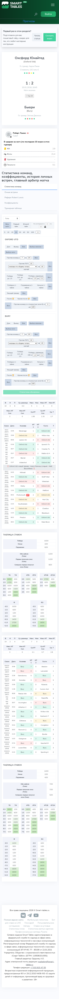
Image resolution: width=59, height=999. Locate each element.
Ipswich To (46, 444)
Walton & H (45, 453)
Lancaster (45, 671)
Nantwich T (44, 716)
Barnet (23, 458)
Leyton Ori (23, 440)
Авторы (26, 925)
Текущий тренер (13, 293)
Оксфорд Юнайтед (29, 58)
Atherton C (22, 707)
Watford (46, 490)
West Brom (45, 522)
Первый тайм (16, 225)
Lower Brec (22, 748)
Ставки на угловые (42, 925)
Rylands (44, 684)
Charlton (45, 508)
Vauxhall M (45, 743)
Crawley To (46, 449)
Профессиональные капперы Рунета (31, 931)
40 (24, 232)
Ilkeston (45, 666)
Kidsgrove (22, 739)
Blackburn (46, 513)
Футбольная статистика (38, 919)
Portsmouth (23, 495)
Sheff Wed (46, 477)
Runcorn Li (22, 730)
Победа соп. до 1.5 (20, 277)
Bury (22, 666)
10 (8, 232)
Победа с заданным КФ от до (35, 277)
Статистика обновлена (29, 392)
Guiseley (22, 680)
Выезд (16, 247)
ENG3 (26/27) (7, 431)
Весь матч (7, 225)
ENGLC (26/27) (6, 440)
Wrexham (45, 481)
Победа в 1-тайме (11, 286)
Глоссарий (29, 922)
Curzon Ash (44, 689)
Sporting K (45, 752)
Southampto (23, 504)
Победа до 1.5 (10, 277)
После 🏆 (10, 299)
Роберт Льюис (19, 133)
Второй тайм (26, 225)
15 (12, 232)
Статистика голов (16, 928)
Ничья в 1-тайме (41, 286)
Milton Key (46, 435)
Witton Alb (44, 711)
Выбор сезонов (36, 247)
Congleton (44, 725)
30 (20, 232)
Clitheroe (22, 721)
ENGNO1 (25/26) (7, 707)
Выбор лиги (10, 252)
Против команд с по (17, 258)
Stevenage (23, 431)
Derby (23, 486)
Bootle (44, 734)
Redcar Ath (22, 694)
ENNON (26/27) (7, 666)
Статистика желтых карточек (40, 928)
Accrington (22, 703)
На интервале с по (42, 224)
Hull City (45, 499)
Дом (8, 247)
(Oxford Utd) (29, 61)
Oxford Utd (45, 431)
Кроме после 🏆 (24, 299)
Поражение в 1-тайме (27, 286)
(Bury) (30, 111)
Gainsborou (22, 675)
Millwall (23, 472)
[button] (36, 14)
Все (23, 247)
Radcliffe (44, 698)
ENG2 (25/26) (7, 472)
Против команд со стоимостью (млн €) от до (30, 305)
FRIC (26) (6, 444)
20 (16, 232)
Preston (23, 517)
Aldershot (23, 462)
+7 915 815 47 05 (38, 967)
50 (28, 232)
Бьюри (29, 107)
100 (32, 232)
